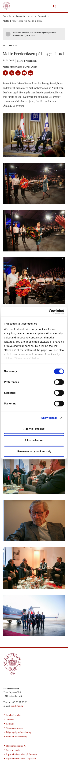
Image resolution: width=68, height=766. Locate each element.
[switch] (59, 382)
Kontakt (10, 723)
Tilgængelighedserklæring (18, 732)
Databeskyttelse (13, 715)
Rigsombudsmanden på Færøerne (21, 754)
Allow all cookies (34, 428)
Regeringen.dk (13, 750)
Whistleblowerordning (16, 736)
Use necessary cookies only (34, 451)
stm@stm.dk (17, 705)
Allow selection (34, 440)
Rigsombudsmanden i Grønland (21, 758)
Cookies (10, 719)
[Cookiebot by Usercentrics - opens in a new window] (49, 311)
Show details (49, 417)
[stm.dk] (34, 663)
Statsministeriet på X (15, 745)
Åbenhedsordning (14, 727)
